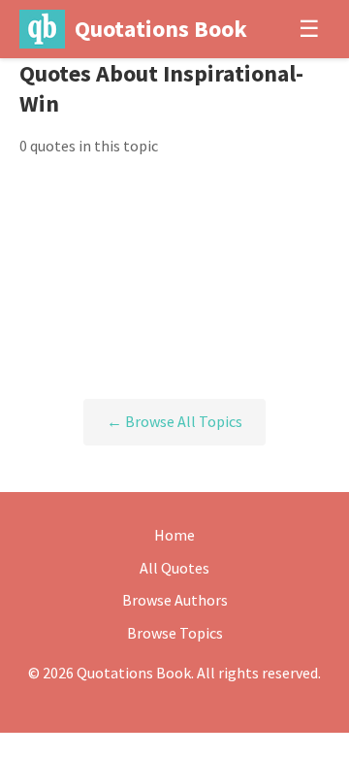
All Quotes (174, 567)
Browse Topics (175, 632)
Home (174, 534)
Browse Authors (175, 599)
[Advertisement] (174, 279)
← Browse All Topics (174, 421)
